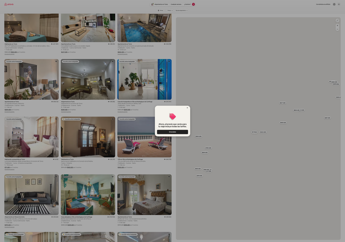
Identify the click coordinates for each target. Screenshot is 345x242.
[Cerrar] (187, 107)
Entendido (172, 132)
